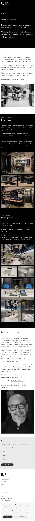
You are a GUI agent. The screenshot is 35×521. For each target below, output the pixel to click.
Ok (7, 517)
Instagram (4, 492)
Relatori (3, 481)
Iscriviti (7, 465)
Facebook (4, 490)
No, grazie (21, 517)
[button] (33, 3)
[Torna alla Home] (5, 3)
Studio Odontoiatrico (17, 381)
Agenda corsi (5, 479)
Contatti (3, 484)
